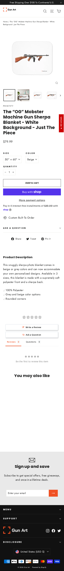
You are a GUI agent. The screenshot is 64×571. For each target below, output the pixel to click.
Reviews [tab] (11, 341)
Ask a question (14, 228)
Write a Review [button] (33, 327)
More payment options (32, 200)
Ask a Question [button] (33, 334)
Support (10, 518)
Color (30, 153)
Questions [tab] (31, 341)
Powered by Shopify (39, 567)
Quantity (10, 166)
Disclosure (12, 542)
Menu (7, 509)
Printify (8, 106)
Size (6, 153)
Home (5, 21)
